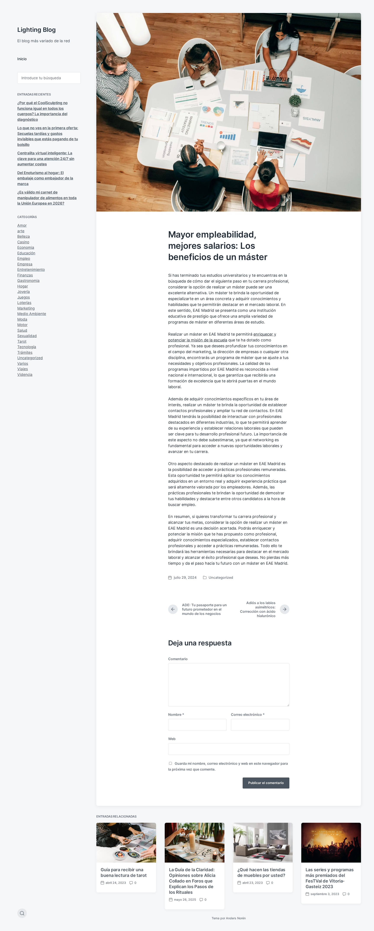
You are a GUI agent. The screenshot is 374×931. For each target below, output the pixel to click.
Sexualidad (27, 336)
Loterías (24, 303)
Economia (25, 247)
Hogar (22, 286)
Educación (26, 253)
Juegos (23, 297)
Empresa (24, 264)
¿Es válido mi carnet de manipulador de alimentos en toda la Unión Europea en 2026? (47, 197)
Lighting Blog (36, 29)
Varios (22, 363)
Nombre (176, 714)
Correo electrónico (248, 714)
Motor (22, 325)
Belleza (23, 236)
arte (20, 231)
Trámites (24, 352)
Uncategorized (30, 358)
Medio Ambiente (31, 314)
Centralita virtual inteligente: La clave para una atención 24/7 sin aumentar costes (45, 158)
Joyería (23, 291)
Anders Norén (236, 918)
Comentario (178, 659)
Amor (22, 225)
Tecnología (26, 347)
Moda (22, 319)
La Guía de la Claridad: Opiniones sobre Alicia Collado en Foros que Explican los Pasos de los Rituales (192, 881)
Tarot (21, 341)
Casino (23, 242)
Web (172, 739)
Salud (22, 330)
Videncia (24, 374)
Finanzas (25, 275)
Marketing (26, 308)
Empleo (23, 258)
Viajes (22, 369)
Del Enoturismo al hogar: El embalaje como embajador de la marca (45, 178)
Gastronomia (28, 280)
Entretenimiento (31, 269)
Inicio (22, 59)
